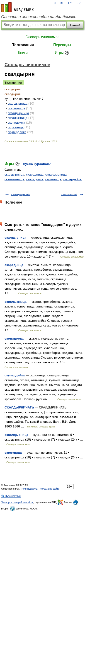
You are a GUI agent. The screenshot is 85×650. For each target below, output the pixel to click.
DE (62, 3)
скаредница (16, 108)
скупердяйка (17, 132)
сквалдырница (18, 113)
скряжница (16, 127)
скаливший (69, 194)
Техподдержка (29, 488)
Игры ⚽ (62, 53)
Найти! (75, 25)
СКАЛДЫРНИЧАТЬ (19, 407)
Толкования (23, 45)
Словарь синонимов (42, 37)
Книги (23, 53)
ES (70, 3)
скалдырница (17, 103)
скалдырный (20, 194)
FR (78, 3)
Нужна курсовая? (37, 164)
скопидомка (16, 122)
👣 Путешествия (11, 496)
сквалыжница (17, 118)
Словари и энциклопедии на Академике (38, 16)
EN (53, 3)
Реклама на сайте (49, 488)
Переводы (62, 45)
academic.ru (17, 7)
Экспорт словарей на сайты (17, 502)
